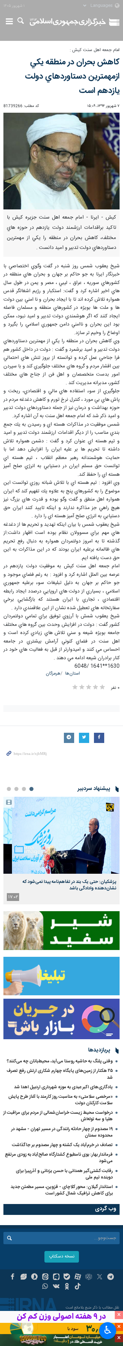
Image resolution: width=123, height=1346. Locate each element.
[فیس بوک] (12, 1277)
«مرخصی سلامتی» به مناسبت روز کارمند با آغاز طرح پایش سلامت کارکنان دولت (60, 1100)
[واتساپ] (45, 1287)
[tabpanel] (61, 851)
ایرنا (68, 22)
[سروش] (34, 1277)
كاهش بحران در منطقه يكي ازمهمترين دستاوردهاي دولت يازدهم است (72, 77)
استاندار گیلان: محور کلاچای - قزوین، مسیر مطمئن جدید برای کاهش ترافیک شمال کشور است (62, 1190)
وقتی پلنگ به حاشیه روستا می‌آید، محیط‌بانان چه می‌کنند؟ (60, 1061)
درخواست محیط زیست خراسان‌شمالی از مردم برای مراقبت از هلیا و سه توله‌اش (58, 1116)
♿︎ (108, 1330)
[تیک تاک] (77, 1287)
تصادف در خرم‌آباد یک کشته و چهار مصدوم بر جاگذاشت (62, 1145)
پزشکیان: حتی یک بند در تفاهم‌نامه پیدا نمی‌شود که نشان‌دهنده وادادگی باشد (69, 885)
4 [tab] (9, 789)
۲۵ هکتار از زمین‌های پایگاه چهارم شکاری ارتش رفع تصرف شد (59, 1074)
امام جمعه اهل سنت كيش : (95, 50)
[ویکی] (56, 1287)
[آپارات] (77, 1277)
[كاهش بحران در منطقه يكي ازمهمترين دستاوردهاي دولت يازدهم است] (61, 161)
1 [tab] (31, 789)
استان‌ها (72, 673)
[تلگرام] (110, 1277)
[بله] (67, 1277)
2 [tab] (24, 789)
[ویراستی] (23, 1277)
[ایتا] (45, 1277)
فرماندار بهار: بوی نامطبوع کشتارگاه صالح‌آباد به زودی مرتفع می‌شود (59, 1158)
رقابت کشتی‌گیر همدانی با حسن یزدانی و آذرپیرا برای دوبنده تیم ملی (64, 1174)
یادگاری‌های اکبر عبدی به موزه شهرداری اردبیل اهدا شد (63, 1087)
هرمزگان (53, 673)
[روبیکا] (88, 1277)
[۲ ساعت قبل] (61, 835)
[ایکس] (99, 1277)
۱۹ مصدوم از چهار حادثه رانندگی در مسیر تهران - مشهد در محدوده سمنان (62, 1132)
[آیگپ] (56, 1277)
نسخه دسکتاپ (61, 1256)
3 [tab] (16, 789)
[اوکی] (67, 1287)
